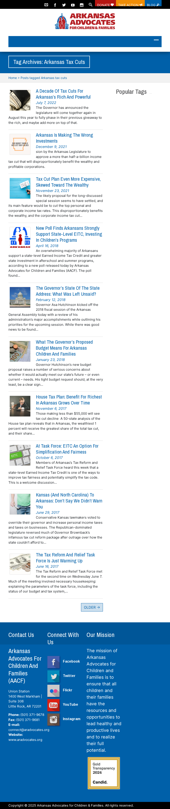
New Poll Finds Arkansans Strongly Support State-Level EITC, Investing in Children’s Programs (69, 234)
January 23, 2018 (50, 359)
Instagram (71, 719)
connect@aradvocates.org (28, 730)
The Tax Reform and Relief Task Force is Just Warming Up (65, 557)
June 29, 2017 (47, 512)
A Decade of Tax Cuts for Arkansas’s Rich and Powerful (63, 94)
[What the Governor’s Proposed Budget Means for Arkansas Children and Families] (20, 351)
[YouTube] (72, 3)
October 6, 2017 (49, 457)
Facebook (71, 661)
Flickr (67, 690)
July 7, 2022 (46, 102)
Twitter (69, 676)
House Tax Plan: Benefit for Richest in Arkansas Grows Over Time (69, 399)
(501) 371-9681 (28, 720)
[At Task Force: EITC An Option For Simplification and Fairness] (20, 455)
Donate (104, 4)
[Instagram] (81, 3)
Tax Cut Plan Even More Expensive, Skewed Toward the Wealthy (68, 182)
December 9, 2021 (51, 146)
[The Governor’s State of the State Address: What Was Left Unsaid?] (20, 297)
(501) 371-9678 (32, 715)
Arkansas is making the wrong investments (64, 138)
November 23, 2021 (52, 190)
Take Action (128, 4)
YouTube (70, 704)
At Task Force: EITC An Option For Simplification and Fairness (67, 449)
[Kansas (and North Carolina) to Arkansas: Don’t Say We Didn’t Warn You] (20, 504)
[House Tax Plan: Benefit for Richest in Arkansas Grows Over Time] (20, 406)
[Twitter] (64, 3)
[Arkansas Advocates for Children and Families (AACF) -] (85, 21)
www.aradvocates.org (25, 740)
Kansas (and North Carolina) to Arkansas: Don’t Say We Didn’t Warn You (69, 500)
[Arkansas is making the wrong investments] (20, 144)
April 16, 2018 (47, 245)
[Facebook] (55, 3)
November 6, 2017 (51, 408)
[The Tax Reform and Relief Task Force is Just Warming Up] (20, 564)
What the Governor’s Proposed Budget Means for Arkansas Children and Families (64, 348)
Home (12, 78)
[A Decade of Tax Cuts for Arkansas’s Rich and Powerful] (20, 100)
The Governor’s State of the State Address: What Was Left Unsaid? (68, 291)
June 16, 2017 (47, 566)
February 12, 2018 (51, 299)
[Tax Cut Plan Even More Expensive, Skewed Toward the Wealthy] (20, 188)
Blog (151, 4)
